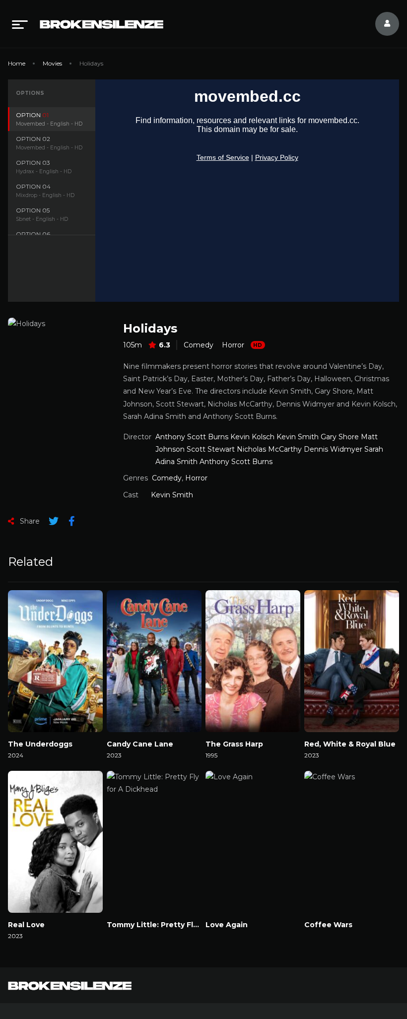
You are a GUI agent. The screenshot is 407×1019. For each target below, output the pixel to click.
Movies (52, 63)
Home (16, 63)
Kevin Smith (172, 494)
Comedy (198, 344)
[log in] (381, 24)
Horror (233, 344)
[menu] (20, 24)
